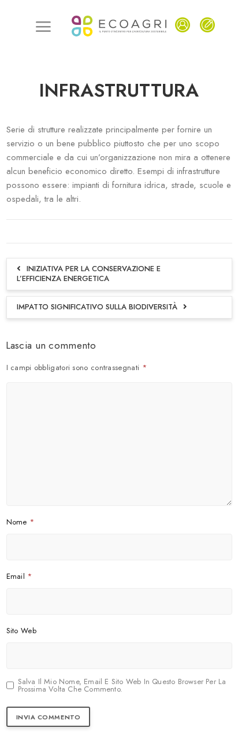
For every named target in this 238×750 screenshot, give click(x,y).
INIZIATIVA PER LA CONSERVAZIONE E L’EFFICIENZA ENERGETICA (89, 274)
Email (19, 576)
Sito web (21, 630)
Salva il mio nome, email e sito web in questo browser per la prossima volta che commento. (122, 685)
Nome (20, 522)
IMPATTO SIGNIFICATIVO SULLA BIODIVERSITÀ (97, 306)
